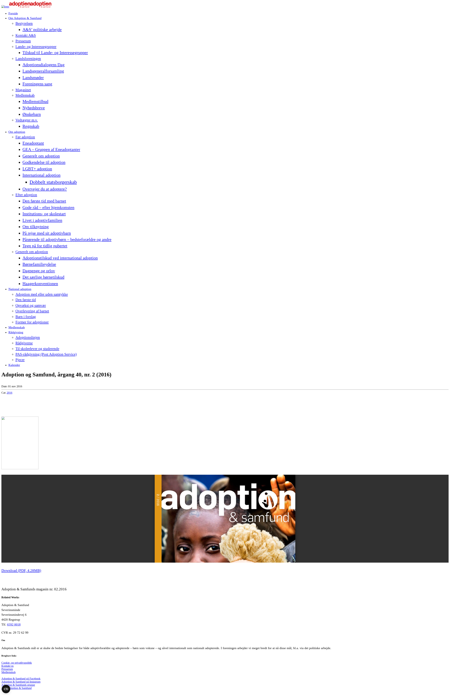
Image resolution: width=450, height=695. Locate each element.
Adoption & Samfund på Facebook (20, 678)
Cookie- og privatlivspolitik (16, 662)
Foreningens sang (37, 83)
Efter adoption (26, 195)
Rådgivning (15, 332)
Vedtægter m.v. (26, 120)
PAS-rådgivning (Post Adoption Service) (46, 354)
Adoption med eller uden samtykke (41, 294)
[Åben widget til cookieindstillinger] (6, 689)
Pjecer (20, 360)
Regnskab (30, 126)
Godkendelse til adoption (43, 162)
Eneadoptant (33, 143)
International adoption (41, 175)
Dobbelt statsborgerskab (53, 182)
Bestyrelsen (24, 23)
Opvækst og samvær (30, 305)
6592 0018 (14, 624)
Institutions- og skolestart (44, 213)
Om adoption (16, 132)
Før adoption (25, 137)
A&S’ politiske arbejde (42, 29)
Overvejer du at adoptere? (44, 189)
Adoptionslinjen (27, 337)
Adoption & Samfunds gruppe (18, 684)
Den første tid (25, 300)
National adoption (19, 289)
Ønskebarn (31, 114)
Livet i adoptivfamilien (42, 220)
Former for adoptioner (32, 322)
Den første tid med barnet (44, 200)
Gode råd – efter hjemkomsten (48, 207)
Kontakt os (7, 665)
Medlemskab (25, 95)
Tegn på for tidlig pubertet (44, 245)
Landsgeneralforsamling (43, 71)
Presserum (23, 41)
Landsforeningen (28, 58)
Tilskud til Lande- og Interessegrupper (55, 52)
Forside (13, 13)
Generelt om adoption (41, 155)
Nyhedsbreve (33, 107)
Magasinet (23, 90)
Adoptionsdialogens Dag (43, 64)
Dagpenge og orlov (38, 270)
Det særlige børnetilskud (43, 277)
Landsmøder (33, 77)
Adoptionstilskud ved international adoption (60, 257)
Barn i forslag (25, 317)
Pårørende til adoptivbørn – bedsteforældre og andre (66, 239)
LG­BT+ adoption (37, 168)
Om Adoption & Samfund (24, 18)
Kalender (14, 365)
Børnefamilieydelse (39, 264)
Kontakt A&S (25, 35)
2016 (9, 392)
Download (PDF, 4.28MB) (21, 570)
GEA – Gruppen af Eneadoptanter (51, 149)
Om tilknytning (35, 226)
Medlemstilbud (35, 101)
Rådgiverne (24, 343)
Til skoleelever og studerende (37, 349)
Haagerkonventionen (40, 283)
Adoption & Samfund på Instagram (20, 681)
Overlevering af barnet (32, 311)
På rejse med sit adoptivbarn (46, 233)
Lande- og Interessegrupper (35, 46)
